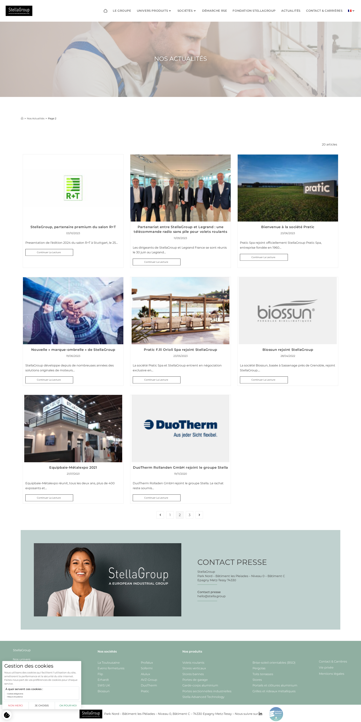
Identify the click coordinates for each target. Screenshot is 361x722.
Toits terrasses (263, 674)
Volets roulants (193, 662)
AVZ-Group (149, 680)
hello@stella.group (211, 596)
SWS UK (104, 685)
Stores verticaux (194, 668)
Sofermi (146, 668)
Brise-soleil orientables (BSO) (274, 662)
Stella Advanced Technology (203, 697)
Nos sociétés (107, 651)
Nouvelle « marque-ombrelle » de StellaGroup (73, 350)
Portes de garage (195, 680)
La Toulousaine (109, 662)
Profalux (147, 662)
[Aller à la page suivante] (199, 515)
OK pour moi (68, 705)
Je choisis (42, 705)
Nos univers (21, 659)
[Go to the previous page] (160, 515)
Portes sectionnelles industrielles (206, 691)
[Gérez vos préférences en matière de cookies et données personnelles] (7, 715)
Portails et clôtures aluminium (275, 685)
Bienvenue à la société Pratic (287, 227)
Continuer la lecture (55, 251)
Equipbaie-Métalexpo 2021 (73, 467)
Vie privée (326, 667)
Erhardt (103, 680)
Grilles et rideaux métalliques (274, 691)
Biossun (104, 691)
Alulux (145, 674)
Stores (257, 680)
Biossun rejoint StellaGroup (287, 350)
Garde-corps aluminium (200, 685)
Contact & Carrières (333, 661)
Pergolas (259, 668)
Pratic (145, 691)
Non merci (15, 705)
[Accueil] (105, 10)
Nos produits (192, 651)
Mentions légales (331, 674)
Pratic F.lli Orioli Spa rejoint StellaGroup (180, 350)
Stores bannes (193, 674)
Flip (100, 674)
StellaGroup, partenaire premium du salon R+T (73, 227)
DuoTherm (149, 685)
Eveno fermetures (111, 668)
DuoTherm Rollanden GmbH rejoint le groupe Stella (180, 467)
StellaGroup (22, 650)
